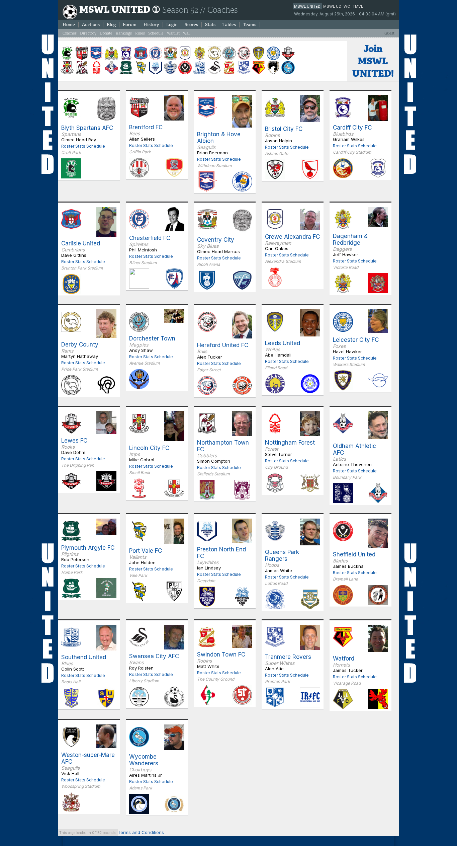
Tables (229, 24)
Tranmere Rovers (288, 656)
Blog (111, 24)
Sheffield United (354, 554)
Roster (67, 146)
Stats (210, 24)
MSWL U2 (332, 6)
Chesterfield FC (149, 238)
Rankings (124, 33)
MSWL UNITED (307, 6)
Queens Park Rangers (282, 555)
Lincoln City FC (149, 448)
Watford (343, 658)
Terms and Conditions (141, 832)
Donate (106, 33)
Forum (129, 24)
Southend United (83, 657)
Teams (249, 24)
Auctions (91, 24)
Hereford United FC (222, 345)
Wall (186, 33)
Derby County (79, 344)
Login (172, 24)
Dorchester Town (152, 338)
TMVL (358, 6)
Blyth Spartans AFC (87, 128)
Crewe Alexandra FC (292, 236)
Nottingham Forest (290, 442)
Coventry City (215, 239)
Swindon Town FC (221, 654)
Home (69, 24)
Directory (88, 33)
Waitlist (173, 33)
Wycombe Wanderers (143, 760)
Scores (191, 24)
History (151, 24)
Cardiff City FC (352, 127)
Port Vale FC (145, 550)
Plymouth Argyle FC (87, 547)
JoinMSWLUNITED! (373, 61)
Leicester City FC (356, 339)
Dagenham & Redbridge (350, 239)
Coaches (70, 33)
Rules (140, 33)
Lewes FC (74, 440)
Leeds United (282, 343)
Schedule (156, 33)
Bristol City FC (283, 129)
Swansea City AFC (154, 656)
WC (347, 6)
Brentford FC (146, 127)
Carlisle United (80, 243)
